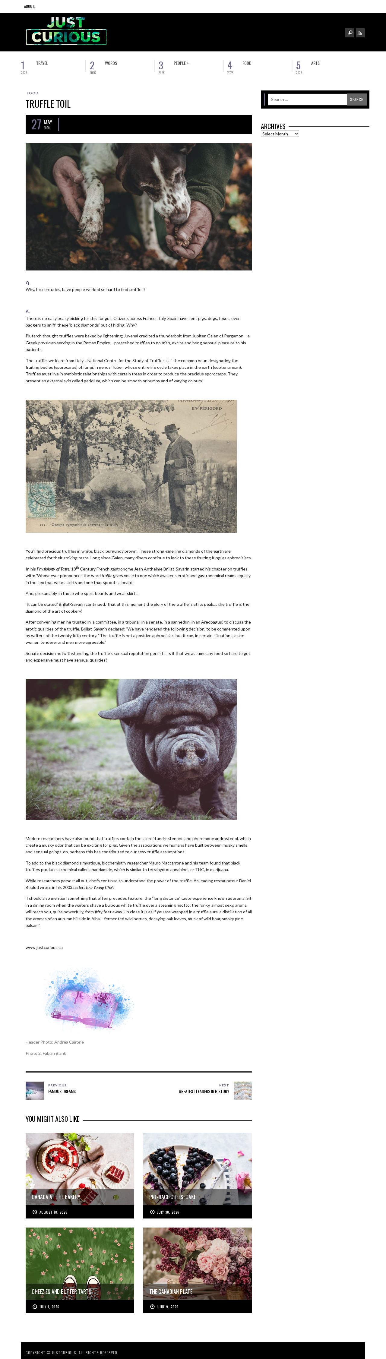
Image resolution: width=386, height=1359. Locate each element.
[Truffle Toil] (139, 206)
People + (181, 62)
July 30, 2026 (168, 1212)
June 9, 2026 (168, 1306)
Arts (315, 62)
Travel (42, 62)
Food (247, 62)
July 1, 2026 (49, 1306)
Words (111, 62)
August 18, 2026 (54, 1212)
